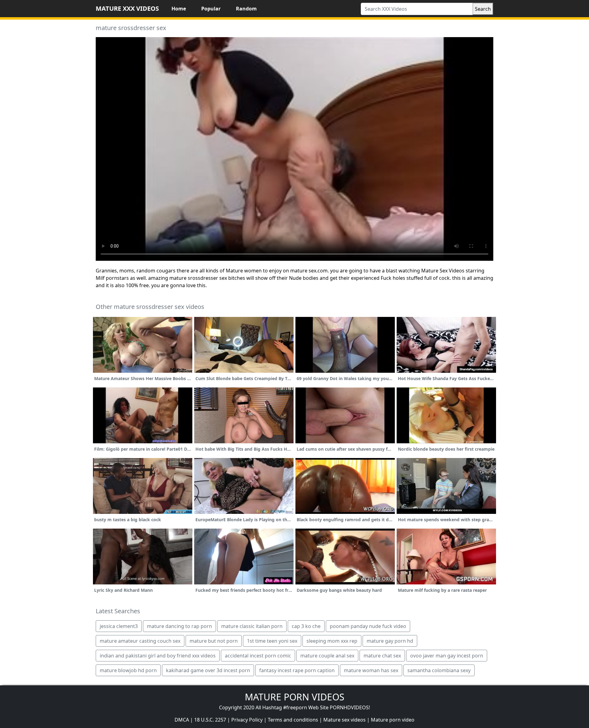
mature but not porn (214, 640)
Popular (211, 8)
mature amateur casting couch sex (140, 640)
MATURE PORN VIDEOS (294, 697)
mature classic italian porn (252, 626)
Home (178, 8)
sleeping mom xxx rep (331, 640)
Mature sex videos (344, 719)
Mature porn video (392, 719)
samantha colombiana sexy (439, 670)
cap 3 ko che (306, 626)
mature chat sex (382, 655)
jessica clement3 (119, 626)
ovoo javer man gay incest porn (446, 655)
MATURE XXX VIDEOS (127, 8)
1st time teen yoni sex (272, 640)
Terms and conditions (293, 719)
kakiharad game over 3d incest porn (208, 670)
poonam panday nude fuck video (368, 626)
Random (246, 8)
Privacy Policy (247, 719)
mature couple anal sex (327, 655)
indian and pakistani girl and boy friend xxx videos (158, 655)
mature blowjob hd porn (128, 670)
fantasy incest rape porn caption (297, 670)
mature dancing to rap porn (179, 626)
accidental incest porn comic (258, 655)
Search (483, 9)
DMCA (182, 719)
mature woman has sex (371, 670)
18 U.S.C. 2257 (210, 719)
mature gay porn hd (390, 640)
